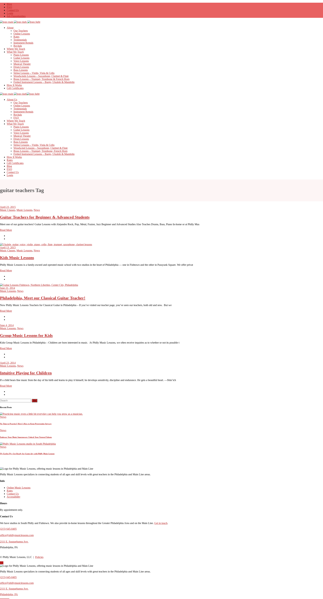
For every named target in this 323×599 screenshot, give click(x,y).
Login (10, 13)
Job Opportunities (16, 16)
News (37, 210)
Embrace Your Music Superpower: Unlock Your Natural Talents (26, 437)
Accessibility (13, 496)
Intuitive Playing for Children (26, 373)
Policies (39, 557)
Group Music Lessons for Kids (26, 335)
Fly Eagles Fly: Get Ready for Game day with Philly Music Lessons (27, 454)
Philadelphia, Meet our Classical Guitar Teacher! (42, 298)
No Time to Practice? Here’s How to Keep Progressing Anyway (26, 424)
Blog (9, 4)
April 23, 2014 (8, 362)
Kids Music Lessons (17, 257)
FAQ (9, 7)
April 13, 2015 (8, 247)
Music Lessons (24, 210)
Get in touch (160, 523)
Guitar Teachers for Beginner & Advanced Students (44, 217)
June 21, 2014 (7, 288)
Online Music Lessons (18, 487)
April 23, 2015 (8, 207)
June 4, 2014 (7, 325)
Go (34, 400)
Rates (10, 490)
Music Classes (7, 210)
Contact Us (13, 10)
